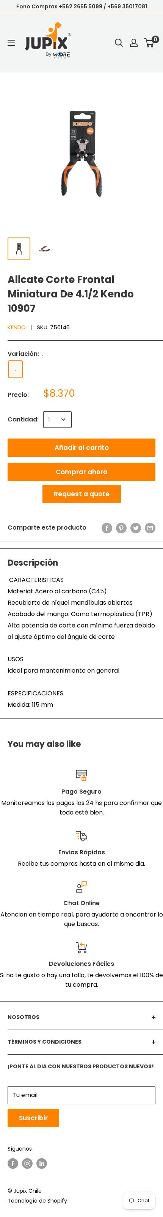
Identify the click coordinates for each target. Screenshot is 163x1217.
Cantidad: (23, 419)
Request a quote (82, 493)
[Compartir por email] (150, 527)
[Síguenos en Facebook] (13, 1163)
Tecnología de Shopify (37, 1200)
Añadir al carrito (82, 447)
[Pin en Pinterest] (121, 527)
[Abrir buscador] (119, 43)
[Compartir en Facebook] (107, 527)
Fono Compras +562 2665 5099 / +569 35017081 (81, 6)
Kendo (17, 327)
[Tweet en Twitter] (135, 527)
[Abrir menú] (11, 43)
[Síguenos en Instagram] (27, 1163)
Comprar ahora (82, 471)
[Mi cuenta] (134, 43)
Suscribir (33, 1118)
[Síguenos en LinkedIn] (41, 1163)
